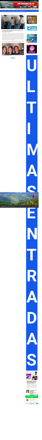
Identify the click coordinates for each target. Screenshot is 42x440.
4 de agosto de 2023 (4, 32)
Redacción (8, 32)
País (5, 10)
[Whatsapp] (13, 58)
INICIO (3, 10)
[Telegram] (14, 58)
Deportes (17, 10)
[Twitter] (12, 58)
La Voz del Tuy (7, 206)
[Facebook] (11, 58)
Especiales (22, 10)
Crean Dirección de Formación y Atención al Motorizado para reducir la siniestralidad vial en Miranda (33, 393)
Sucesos (12, 10)
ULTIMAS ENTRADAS (34, 212)
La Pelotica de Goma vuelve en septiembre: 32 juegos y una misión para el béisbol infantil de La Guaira (31, 382)
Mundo (9, 10)
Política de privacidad (12, 206)
